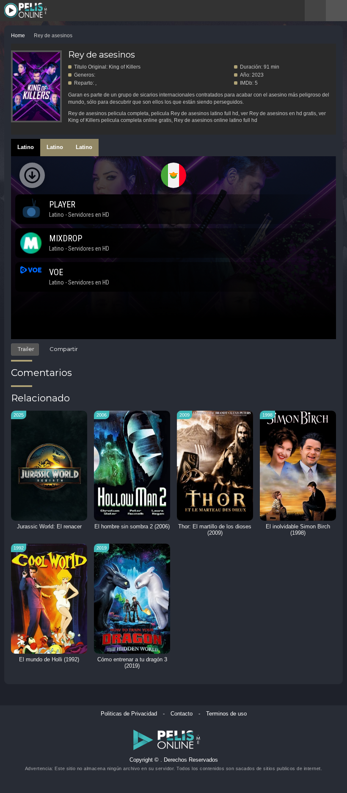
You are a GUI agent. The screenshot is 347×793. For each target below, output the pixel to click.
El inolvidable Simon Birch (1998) (298, 530)
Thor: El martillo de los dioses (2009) (214, 530)
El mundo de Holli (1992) (49, 660)
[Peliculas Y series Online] (37, 11)
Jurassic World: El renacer (49, 527)
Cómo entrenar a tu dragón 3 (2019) (132, 663)
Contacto (182, 714)
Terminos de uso (226, 714)
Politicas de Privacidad (129, 714)
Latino (25, 147)
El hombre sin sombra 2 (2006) (132, 527)
